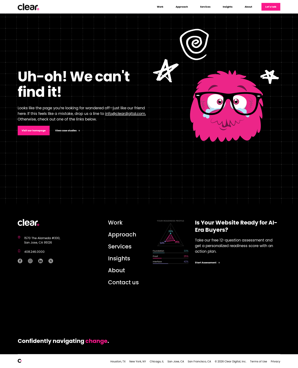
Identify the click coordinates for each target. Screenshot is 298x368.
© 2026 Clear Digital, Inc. (230, 361)
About (248, 6)
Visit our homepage (34, 130)
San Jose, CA (176, 361)
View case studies (66, 130)
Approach (182, 6)
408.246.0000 (34, 252)
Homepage (28, 222)
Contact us (123, 282)
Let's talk (270, 6)
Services (205, 6)
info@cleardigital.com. (125, 113)
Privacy (275, 361)
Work (160, 6)
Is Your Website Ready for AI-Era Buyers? (215, 242)
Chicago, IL (157, 361)
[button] (215, 85)
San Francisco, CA (199, 361)
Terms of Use (258, 361)
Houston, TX (118, 361)
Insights (227, 6)
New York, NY (137, 361)
